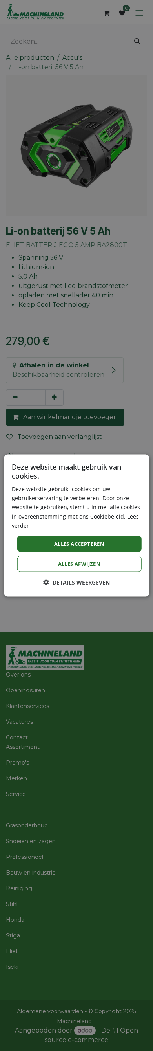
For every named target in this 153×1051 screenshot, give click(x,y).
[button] (76, 582)
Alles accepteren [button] (79, 543)
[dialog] (76, 525)
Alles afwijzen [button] (79, 563)
